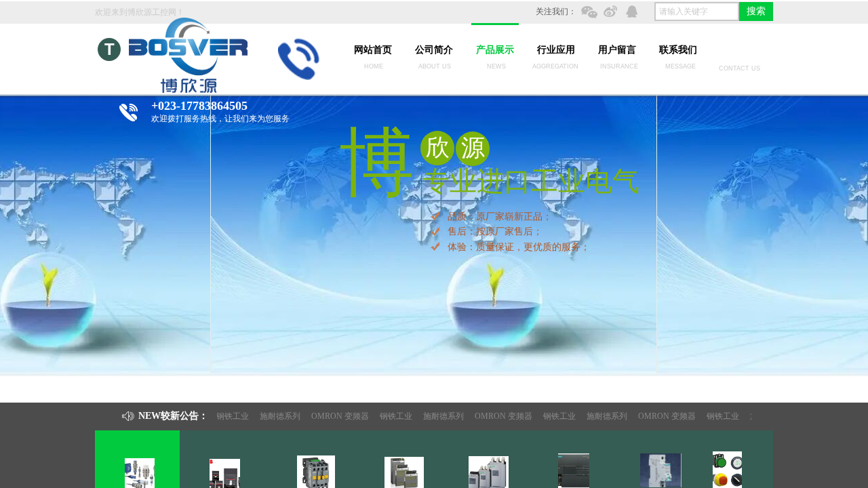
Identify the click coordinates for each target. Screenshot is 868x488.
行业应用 (556, 50)
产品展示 (495, 50)
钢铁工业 (226, 416)
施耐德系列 (274, 416)
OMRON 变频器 (334, 416)
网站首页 (373, 50)
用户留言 (617, 50)
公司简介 (434, 50)
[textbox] (696, 11)
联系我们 (678, 50)
